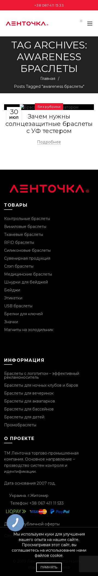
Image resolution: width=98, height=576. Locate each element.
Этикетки (13, 298)
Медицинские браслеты (28, 274)
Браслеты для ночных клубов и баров (41, 385)
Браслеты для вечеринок (29, 393)
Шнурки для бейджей (26, 282)
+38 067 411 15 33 (49, 5)
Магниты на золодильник (28, 329)
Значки (11, 321)
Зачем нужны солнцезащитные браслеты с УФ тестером (49, 124)
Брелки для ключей (23, 313)
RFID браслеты (19, 242)
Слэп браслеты (18, 266)
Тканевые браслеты (23, 234)
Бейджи (12, 290)
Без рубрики (49, 107)
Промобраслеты (20, 424)
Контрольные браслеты (27, 218)
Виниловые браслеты (25, 226)
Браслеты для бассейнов (29, 409)
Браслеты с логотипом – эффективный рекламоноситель (41, 375)
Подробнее (49, 142)
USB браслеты (18, 305)
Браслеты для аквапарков (29, 401)
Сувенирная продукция (27, 258)
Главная (47, 78)
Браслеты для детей (24, 417)
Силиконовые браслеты (27, 250)
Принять (49, 567)
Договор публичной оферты (32, 524)
